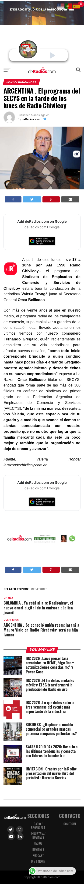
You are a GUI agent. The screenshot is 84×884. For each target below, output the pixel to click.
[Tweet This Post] (32, 199)
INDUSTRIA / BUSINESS (38, 835)
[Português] (69, 6)
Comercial (69, 824)
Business (38, 849)
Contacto (69, 815)
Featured (40, 589)
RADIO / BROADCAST (38, 826)
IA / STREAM (38, 861)
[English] (61, 6)
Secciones (38, 815)
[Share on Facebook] (13, 199)
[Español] (76, 6)
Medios (38, 843)
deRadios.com (31, 119)
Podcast (38, 855)
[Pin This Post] (51, 199)
